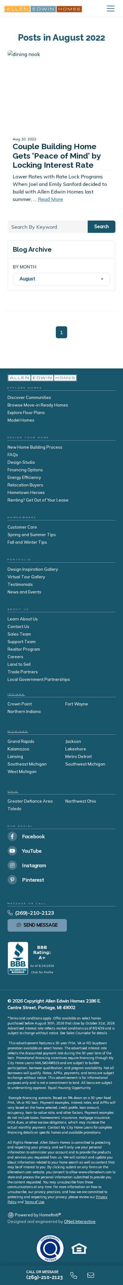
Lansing (15, 756)
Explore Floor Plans (26, 412)
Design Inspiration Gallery (33, 569)
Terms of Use (34, 1202)
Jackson (73, 741)
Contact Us (18, 626)
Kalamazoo (18, 748)
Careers (15, 656)
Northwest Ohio (80, 801)
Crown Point (20, 703)
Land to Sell (19, 664)
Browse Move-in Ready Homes (38, 404)
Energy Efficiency (24, 477)
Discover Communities (29, 397)
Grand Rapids (21, 741)
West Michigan (22, 771)
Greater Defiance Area (30, 801)
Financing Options (25, 469)
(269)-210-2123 (34, 913)
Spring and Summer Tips (32, 534)
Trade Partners (23, 671)
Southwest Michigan (85, 763)
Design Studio (21, 462)
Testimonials (20, 584)
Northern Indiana (24, 711)
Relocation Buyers (25, 484)
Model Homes (21, 420)
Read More (50, 199)
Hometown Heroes (26, 492)
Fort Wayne (76, 703)
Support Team (22, 641)
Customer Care (22, 527)
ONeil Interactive (80, 1221)
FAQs (13, 454)
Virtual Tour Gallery (26, 576)
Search (101, 226)
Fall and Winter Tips (27, 542)
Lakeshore (75, 748)
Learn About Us (23, 618)
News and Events (24, 591)
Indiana (16, 694)
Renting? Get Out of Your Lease (38, 499)
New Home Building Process (35, 447)
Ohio (13, 791)
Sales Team (19, 634)
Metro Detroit (78, 756)
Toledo (14, 808)
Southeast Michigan (27, 763)
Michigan (18, 731)
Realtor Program (24, 649)
